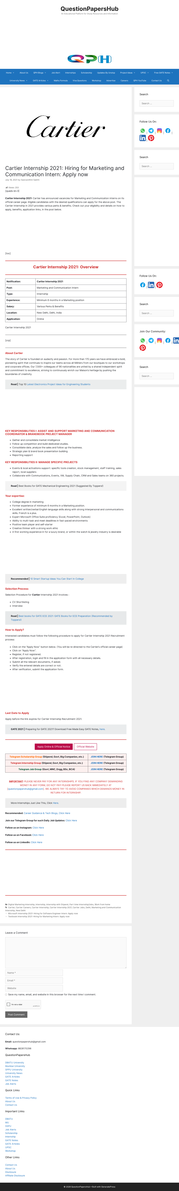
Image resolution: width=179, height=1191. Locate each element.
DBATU (9, 1119)
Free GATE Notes (162, 72)
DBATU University (14, 1062)
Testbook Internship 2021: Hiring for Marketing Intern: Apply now (38, 916)
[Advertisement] (89, 35)
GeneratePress (108, 1187)
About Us (24, 72)
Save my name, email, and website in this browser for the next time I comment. (52, 994)
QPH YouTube (139, 80)
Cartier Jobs (79, 907)
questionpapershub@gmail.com (25, 788)
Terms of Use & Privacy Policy (21, 1098)
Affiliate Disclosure (15, 1175)
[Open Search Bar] (168, 81)
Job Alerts (10, 1084)
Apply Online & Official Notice (53, 746)
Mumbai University (15, 1066)
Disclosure (10, 1172)
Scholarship (86, 72)
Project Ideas (126, 72)
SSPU (8, 1126)
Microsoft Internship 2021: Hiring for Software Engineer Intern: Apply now (43, 913)
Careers (124, 80)
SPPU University (13, 1069)
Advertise (110, 80)
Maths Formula (60, 80)
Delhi (88, 907)
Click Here (71, 820)
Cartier (11, 907)
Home (9, 72)
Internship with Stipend (57, 904)
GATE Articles (39, 80)
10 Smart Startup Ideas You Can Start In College (57, 578)
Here (55, 803)
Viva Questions (80, 80)
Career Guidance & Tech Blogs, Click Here (47, 813)
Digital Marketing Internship (21, 904)
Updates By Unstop (106, 72)
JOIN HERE (97, 756)
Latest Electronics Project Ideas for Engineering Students (58, 384)
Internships (70, 72)
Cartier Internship (40, 907)
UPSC (143, 72)
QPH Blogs (38, 72)
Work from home (102, 904)
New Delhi (21, 910)
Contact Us (156, 80)
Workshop (96, 80)
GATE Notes (11, 1080)
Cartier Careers (23, 907)
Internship (40, 904)
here (102, 729)
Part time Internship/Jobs (81, 904)
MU (7, 1122)
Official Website (85, 746)
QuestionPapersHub (90, 8)
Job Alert (55, 72)
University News (17, 80)
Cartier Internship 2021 (61, 907)
